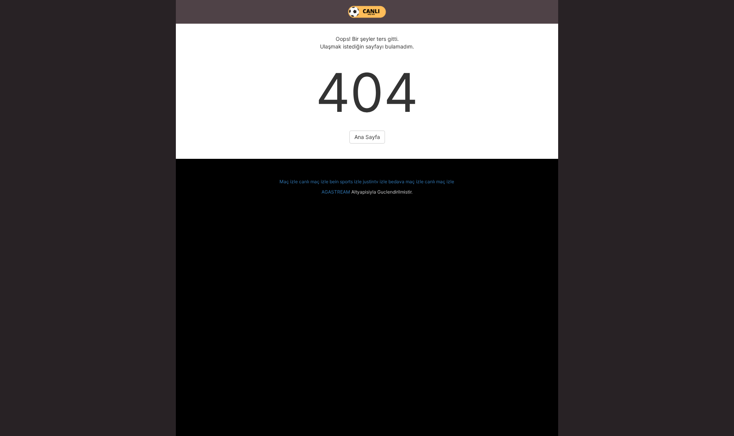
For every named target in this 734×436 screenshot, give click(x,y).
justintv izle (375, 181)
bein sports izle (346, 181)
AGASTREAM (336, 192)
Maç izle (288, 181)
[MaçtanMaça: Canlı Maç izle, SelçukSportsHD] (367, 12)
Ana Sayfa (367, 137)
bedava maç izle (406, 181)
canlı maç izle (313, 181)
